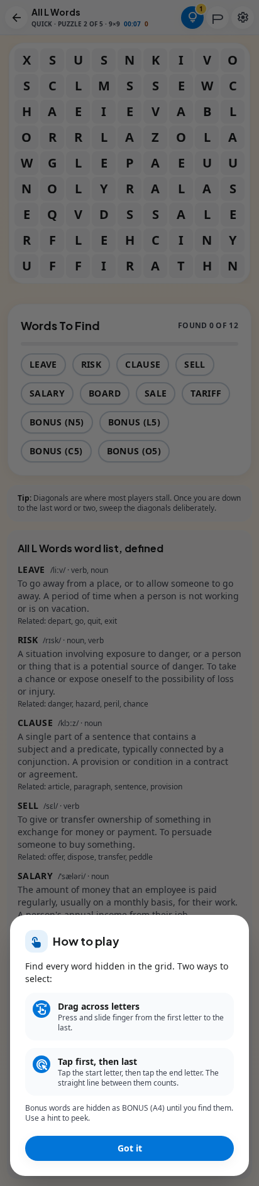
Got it (130, 1148)
